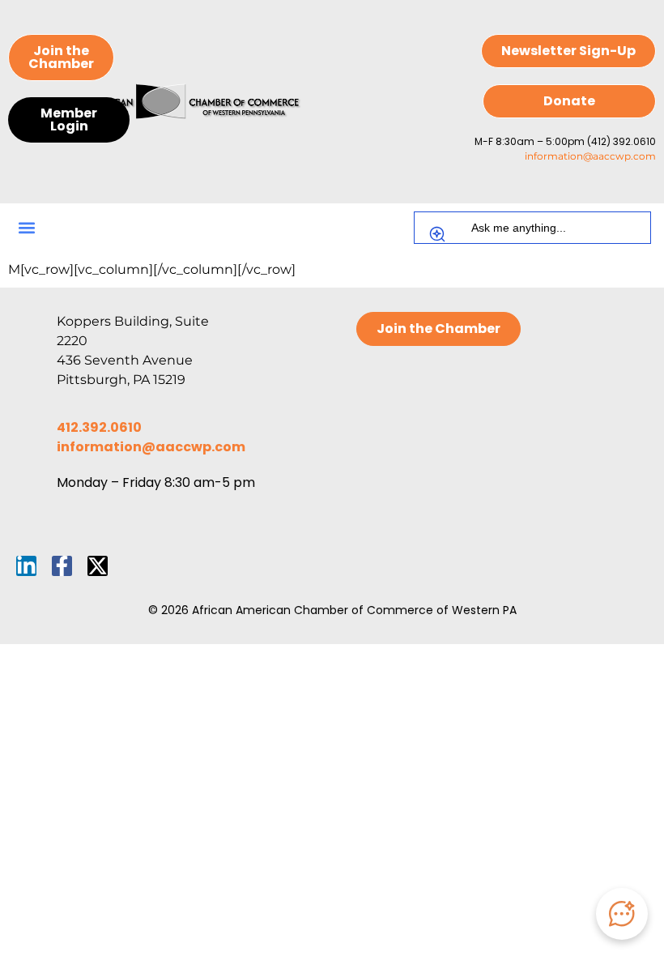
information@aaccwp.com (590, 156)
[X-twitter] (97, 566)
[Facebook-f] (62, 566)
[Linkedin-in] (26, 566)
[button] (26, 228)
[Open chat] (622, 914)
